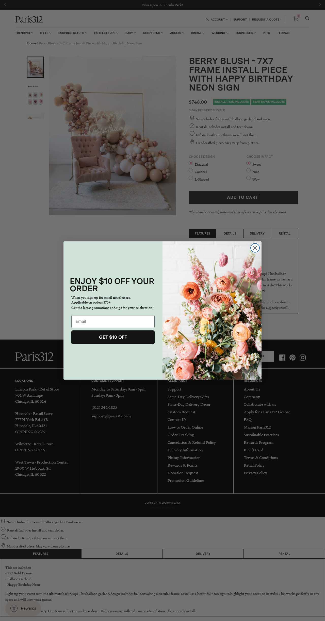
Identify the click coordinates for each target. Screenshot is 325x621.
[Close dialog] (255, 247)
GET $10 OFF (113, 337)
